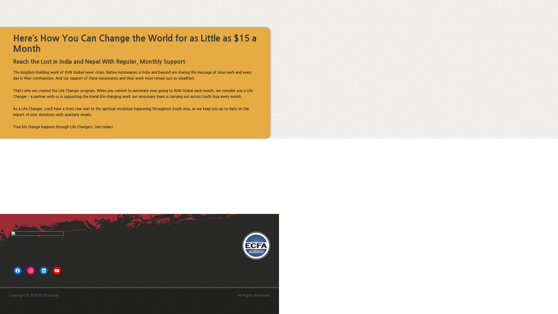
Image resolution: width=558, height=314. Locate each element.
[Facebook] (18, 271)
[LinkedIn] (44, 271)
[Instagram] (31, 271)
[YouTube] (57, 271)
